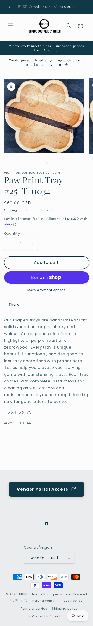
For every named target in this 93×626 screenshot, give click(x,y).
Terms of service (34, 608)
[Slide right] (57, 163)
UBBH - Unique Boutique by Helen (45, 594)
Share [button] (14, 304)
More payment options (46, 290)
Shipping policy (65, 608)
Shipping (10, 210)
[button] (10, 25)
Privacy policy (71, 601)
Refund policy (43, 601)
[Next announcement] (84, 7)
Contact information (49, 616)
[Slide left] (35, 163)
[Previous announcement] (9, 7)
